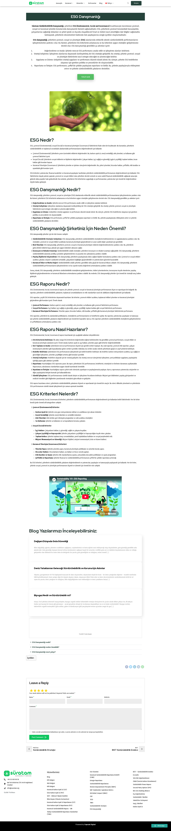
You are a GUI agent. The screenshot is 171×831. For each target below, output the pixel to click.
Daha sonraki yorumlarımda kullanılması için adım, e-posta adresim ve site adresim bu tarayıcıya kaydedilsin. (67, 732)
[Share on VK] (138, 666)
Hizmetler (79, 3)
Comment (32, 706)
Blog (100, 3)
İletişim (136, 3)
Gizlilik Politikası (9, 793)
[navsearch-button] (128, 3)
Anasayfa (59, 3)
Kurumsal (68, 3)
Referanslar (92, 3)
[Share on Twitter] (130, 666)
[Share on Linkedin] (134, 666)
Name (31, 697)
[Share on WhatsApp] (142, 666)
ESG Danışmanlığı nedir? (41, 642)
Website (106, 697)
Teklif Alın (85, 77)
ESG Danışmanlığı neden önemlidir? (45, 647)
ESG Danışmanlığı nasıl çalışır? (44, 652)
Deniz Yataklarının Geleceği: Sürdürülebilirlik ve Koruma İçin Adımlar (69, 568)
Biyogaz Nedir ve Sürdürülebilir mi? (52, 595)
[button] (85, 642)
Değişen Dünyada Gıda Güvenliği (51, 541)
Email (68, 697)
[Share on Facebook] (126, 666)
